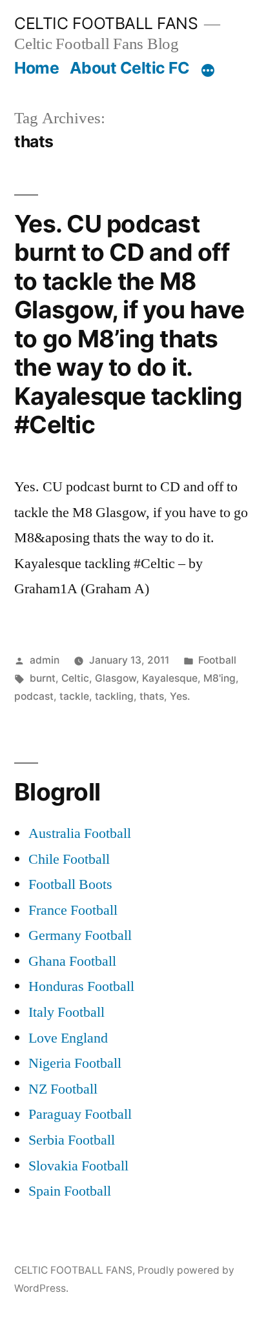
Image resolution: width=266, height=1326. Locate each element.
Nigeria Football (74, 1063)
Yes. (180, 696)
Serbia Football (71, 1140)
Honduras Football (81, 986)
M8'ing (219, 678)
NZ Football (62, 1089)
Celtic (75, 678)
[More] (208, 70)
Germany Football (80, 935)
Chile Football (69, 859)
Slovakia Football (78, 1166)
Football (217, 660)
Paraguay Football (80, 1114)
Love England (68, 1038)
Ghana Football (72, 961)
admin (44, 660)
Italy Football (66, 1012)
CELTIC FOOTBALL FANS (106, 23)
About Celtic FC (130, 67)
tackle (74, 696)
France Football (73, 910)
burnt (43, 678)
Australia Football (79, 833)
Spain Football (69, 1191)
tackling (114, 696)
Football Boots (70, 884)
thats (151, 696)
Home (36, 67)
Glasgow (115, 678)
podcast (34, 696)
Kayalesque (170, 678)
